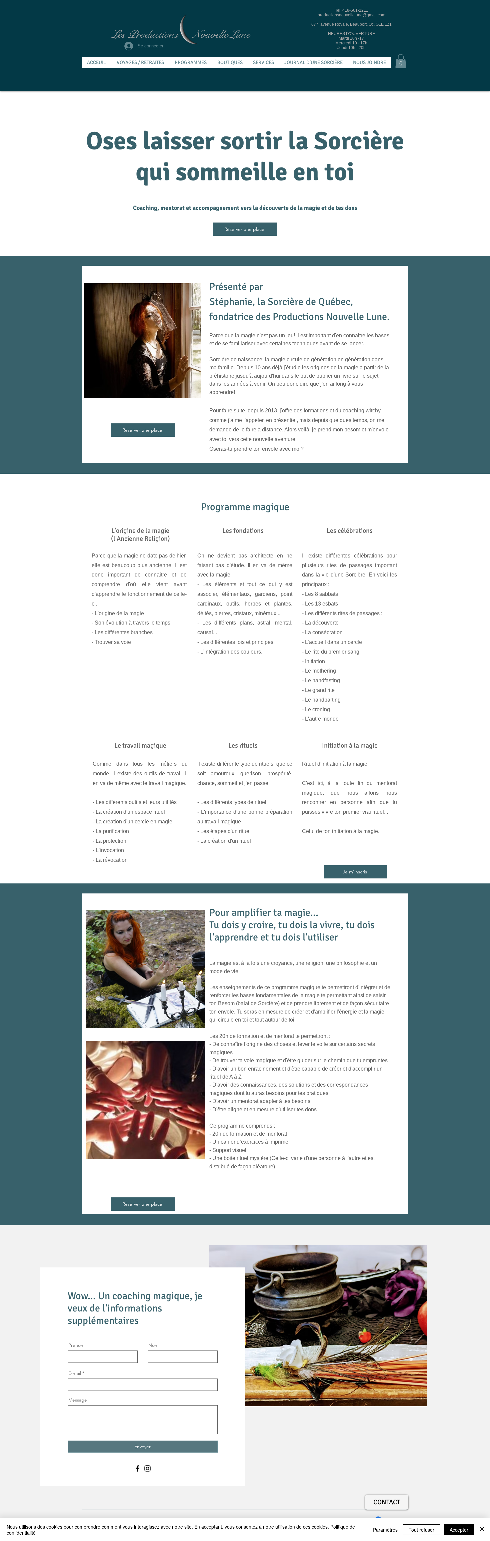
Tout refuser (421, 1529)
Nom (153, 1345)
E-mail (74, 1373)
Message (77, 1400)
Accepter (459, 1529)
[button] (401, 61)
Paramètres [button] (385, 1529)
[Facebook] (137, 1468)
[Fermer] (482, 1530)
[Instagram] (147, 1468)
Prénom (76, 1345)
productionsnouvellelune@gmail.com (351, 15)
